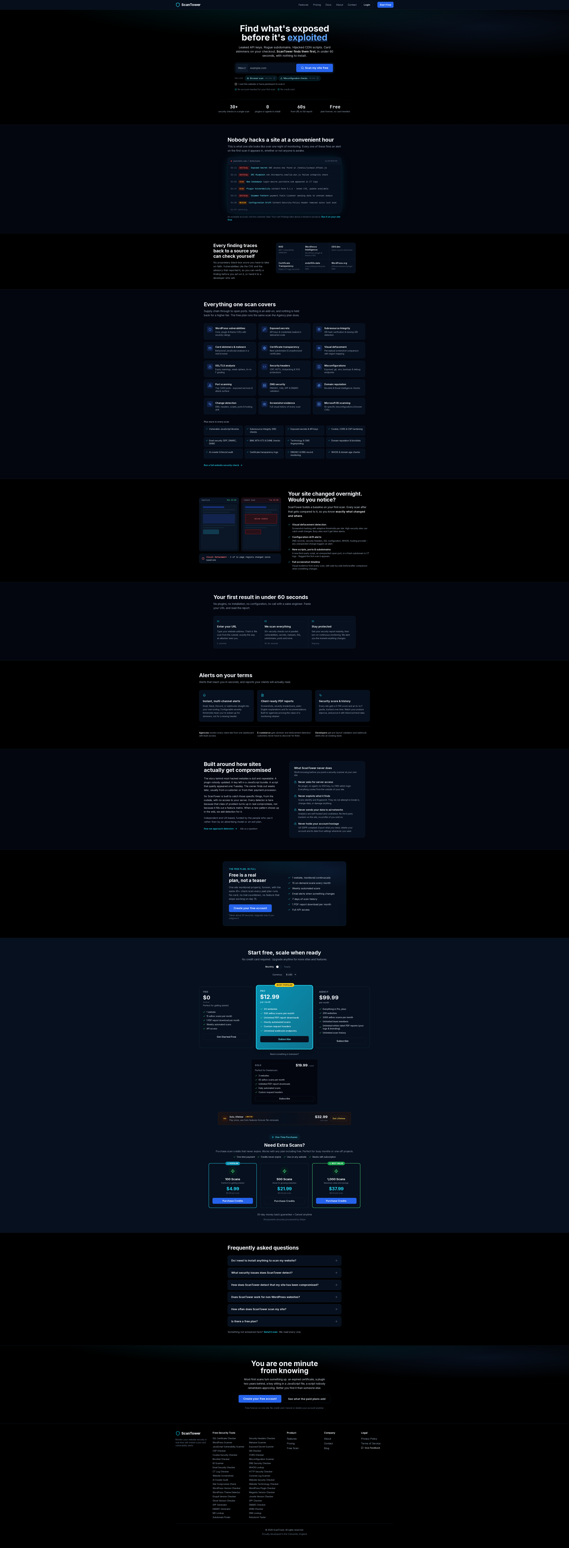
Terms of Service (371, 1443)
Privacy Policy (369, 1438)
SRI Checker (255, 1451)
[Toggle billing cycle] (279, 967)
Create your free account (250, 908)
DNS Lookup (255, 1513)
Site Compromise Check (224, 1484)
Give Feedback (372, 1448)
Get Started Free (226, 1036)
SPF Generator (220, 1505)
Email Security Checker (224, 1467)
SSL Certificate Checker (224, 1438)
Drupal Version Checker (224, 1496)
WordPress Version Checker (226, 1488)
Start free (385, 4)
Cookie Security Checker (225, 1455)
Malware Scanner (257, 1442)
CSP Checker (219, 1451)
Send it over (271, 1331)
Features (303, 4)
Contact (352, 4)
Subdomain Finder (221, 1517)
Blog (326, 1448)
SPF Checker (255, 1500)
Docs (328, 4)
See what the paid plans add (307, 1398)
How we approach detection (219, 828)
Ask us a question (248, 828)
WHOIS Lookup (256, 1467)
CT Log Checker (221, 1471)
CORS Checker (256, 1455)
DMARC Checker (257, 1505)
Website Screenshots (223, 1475)
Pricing (317, 4)
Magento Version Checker (262, 1492)
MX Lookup (218, 1513)
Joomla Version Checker (261, 1496)
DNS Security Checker (260, 1463)
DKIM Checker (256, 1509)
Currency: (277, 974)
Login (367, 4)
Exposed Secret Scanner (261, 1446)
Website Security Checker (262, 1480)
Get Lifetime (339, 1118)
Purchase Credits (233, 1200)
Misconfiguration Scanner (261, 1459)
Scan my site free (316, 67)
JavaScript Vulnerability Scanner (228, 1446)
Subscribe (284, 1039)
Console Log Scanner (259, 1475)
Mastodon (284, 1539)
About (339, 4)
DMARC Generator (222, 1509)
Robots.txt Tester (257, 1517)
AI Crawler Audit (220, 1480)
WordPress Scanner (222, 1442)
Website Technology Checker (264, 1484)
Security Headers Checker (262, 1438)
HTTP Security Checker (260, 1471)
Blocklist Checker (221, 1459)
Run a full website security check (221, 465)
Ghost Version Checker (224, 1500)
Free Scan (293, 1448)
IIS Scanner (218, 1463)
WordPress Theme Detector (226, 1492)
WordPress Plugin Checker (262, 1488)
